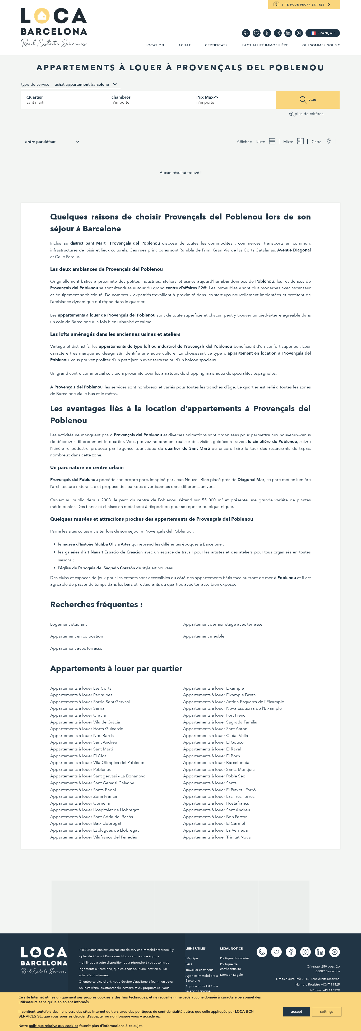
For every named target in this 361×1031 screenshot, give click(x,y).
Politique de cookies (234, 958)
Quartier (34, 97)
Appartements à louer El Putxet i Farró (219, 790)
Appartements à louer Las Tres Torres (218, 796)
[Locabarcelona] (54, 45)
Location (155, 45)
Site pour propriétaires (303, 5)
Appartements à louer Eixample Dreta (219, 695)
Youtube (299, 33)
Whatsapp (246, 33)
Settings (327, 1011)
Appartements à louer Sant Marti (81, 749)
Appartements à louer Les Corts (80, 688)
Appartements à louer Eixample (213, 688)
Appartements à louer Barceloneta (216, 763)
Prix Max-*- (207, 97)
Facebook (267, 33)
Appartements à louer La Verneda (215, 830)
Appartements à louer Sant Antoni (215, 729)
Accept (296, 1011)
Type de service (35, 84)
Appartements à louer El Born (211, 756)
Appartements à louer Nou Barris (82, 736)
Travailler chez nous (199, 970)
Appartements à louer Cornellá (80, 803)
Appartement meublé (203, 636)
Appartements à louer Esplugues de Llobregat (94, 830)
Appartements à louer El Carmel (214, 823)
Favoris (257, 33)
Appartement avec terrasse (76, 648)
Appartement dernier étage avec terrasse (222, 624)
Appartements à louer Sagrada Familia (220, 722)
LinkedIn (288, 33)
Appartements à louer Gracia (78, 715)
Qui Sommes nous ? (321, 45)
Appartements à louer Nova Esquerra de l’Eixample (232, 708)
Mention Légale (231, 975)
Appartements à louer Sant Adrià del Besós (91, 817)
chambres (121, 97)
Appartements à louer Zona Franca (83, 796)
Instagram (278, 33)
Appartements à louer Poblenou (81, 769)
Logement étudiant (68, 624)
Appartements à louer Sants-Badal (83, 790)
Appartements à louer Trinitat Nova (217, 837)
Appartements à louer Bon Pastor (215, 817)
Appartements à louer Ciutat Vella (215, 736)
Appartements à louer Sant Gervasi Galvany (92, 783)
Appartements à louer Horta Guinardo (86, 729)
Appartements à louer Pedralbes (81, 695)
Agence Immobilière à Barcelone (202, 978)
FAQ (189, 964)
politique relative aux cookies (53, 1025)
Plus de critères (309, 113)
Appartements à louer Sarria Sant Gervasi (90, 702)
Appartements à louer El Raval (212, 749)
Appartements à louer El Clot (78, 756)
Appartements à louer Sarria (77, 708)
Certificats (216, 45)
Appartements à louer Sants (210, 783)
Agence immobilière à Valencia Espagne (202, 988)
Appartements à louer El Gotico (213, 742)
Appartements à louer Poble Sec (214, 776)
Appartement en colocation (76, 636)
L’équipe (192, 958)
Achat (184, 45)
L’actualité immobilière (265, 45)
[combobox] (86, 84)
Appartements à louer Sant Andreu (83, 742)
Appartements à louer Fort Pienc (214, 715)
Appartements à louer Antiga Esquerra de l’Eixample (233, 702)
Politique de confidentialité (230, 966)
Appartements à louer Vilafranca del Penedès (93, 837)
